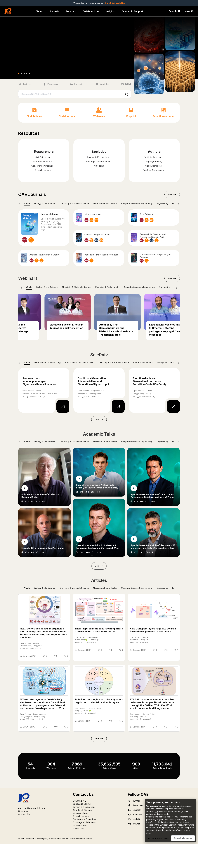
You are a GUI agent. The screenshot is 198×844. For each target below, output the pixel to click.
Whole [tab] (27, 203)
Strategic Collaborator (84, 822)
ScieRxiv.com (79, 825)
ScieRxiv (99, 354)
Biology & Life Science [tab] (44, 203)
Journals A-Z (79, 800)
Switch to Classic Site (115, 3)
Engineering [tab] (162, 203)
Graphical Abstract (83, 810)
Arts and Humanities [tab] (143, 362)
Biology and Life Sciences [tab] (169, 362)
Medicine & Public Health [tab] (105, 203)
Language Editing (82, 804)
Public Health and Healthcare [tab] (79, 362)
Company (23, 811)
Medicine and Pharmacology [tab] (47, 362)
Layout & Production (84, 807)
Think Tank (79, 828)
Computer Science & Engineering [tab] (136, 203)
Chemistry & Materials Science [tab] (74, 203)
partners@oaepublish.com (31, 808)
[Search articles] (126, 94)
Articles (99, 580)
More (170, 194)
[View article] (61, 406)
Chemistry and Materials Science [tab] (113, 362)
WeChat (136, 824)
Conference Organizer (84, 819)
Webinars (28, 278)
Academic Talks (99, 434)
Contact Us (24, 814)
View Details (30, 56)
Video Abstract (80, 813)
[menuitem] (39, 11)
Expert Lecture (81, 816)
